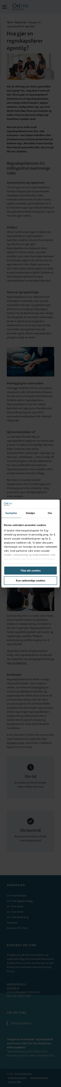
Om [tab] (50, 513)
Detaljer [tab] (30, 513)
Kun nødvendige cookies (30, 580)
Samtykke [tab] (11, 513)
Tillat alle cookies (30, 570)
